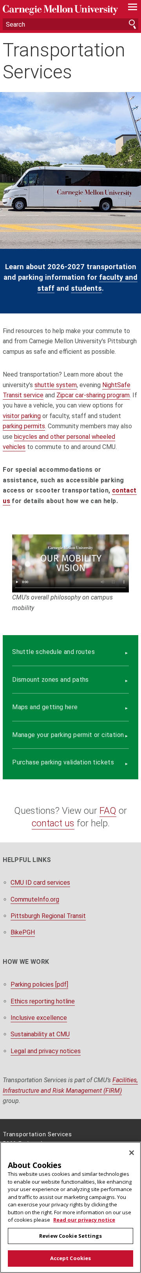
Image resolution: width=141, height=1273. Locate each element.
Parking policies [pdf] (39, 984)
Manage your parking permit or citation (68, 735)
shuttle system (55, 385)
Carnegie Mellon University (60, 10)
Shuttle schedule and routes (53, 652)
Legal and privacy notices (46, 1051)
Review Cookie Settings (70, 1235)
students (86, 288)
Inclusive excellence (39, 1017)
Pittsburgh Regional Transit (48, 916)
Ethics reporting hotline (43, 1001)
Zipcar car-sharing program (93, 395)
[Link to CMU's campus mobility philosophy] (70, 563)
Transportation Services (64, 60)
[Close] (131, 1152)
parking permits (24, 426)
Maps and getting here (45, 707)
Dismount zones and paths (50, 679)
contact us (53, 823)
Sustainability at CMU (40, 1034)
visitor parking (22, 416)
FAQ (107, 810)
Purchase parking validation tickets (63, 762)
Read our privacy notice (84, 1219)
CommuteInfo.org (35, 899)
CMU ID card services (40, 882)
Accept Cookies (70, 1258)
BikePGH (23, 932)
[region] (70, 1207)
